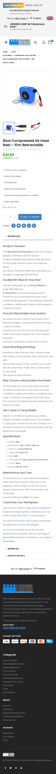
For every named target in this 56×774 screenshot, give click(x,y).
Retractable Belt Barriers (14, 664)
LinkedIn (24, 226)
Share (6, 225)
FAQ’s (5, 740)
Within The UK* (23, 5)
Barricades (8, 685)
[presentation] (3, 96)
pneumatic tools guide (14, 431)
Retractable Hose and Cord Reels (19, 537)
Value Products (10, 660)
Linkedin (21, 768)
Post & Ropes (9, 671)
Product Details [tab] (16, 555)
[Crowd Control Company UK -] (20, 42)
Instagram (16, 768)
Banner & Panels (10, 674)
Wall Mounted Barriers (13, 678)
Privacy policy (9, 720)
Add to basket (31, 217)
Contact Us (8, 709)
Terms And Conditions (13, 716)
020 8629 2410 (14, 628)
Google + (29, 226)
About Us (7, 705)
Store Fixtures (9, 692)
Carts (5, 689)
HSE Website (32, 524)
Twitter (19, 226)
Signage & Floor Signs (13, 681)
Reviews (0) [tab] (13, 548)
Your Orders (8, 736)
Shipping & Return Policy (14, 712)
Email (34, 226)
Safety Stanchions (11, 667)
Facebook (13, 226)
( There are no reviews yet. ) (29, 149)
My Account (8, 733)
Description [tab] (14, 236)
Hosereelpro (9, 541)
